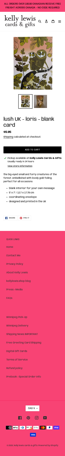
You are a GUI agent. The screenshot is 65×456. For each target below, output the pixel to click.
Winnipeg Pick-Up (16, 317)
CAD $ (31, 408)
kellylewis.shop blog (18, 281)
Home (9, 247)
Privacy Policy (14, 264)
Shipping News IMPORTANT (22, 334)
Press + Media (14, 289)
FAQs (9, 298)
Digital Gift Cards (16, 351)
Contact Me (13, 255)
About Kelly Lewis (17, 272)
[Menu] (59, 21)
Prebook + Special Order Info (23, 376)
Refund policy (14, 368)
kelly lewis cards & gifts (26, 445)
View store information (20, 166)
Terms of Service (17, 359)
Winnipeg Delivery (17, 325)
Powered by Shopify (48, 445)
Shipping (8, 137)
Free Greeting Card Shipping (23, 342)
